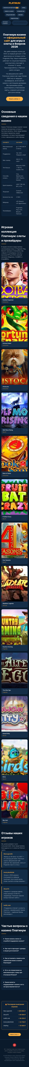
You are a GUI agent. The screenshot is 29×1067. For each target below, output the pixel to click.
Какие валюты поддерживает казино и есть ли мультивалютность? (13, 984)
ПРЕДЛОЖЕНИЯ (10, 14)
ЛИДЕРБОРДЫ (14, 18)
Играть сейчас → (14, 99)
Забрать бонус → (14, 1034)
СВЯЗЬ (23, 7)
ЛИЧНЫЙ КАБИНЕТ (5, 22)
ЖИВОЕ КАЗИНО (9, 11)
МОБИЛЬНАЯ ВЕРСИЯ (11, 7)
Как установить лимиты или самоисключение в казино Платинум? (14, 960)
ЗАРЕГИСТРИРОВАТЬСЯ (19, 22)
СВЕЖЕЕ (20, 14)
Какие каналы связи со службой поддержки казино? (13, 940)
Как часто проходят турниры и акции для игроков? (14, 950)
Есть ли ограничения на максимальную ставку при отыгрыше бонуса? (12, 972)
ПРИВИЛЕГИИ (20, 11)
